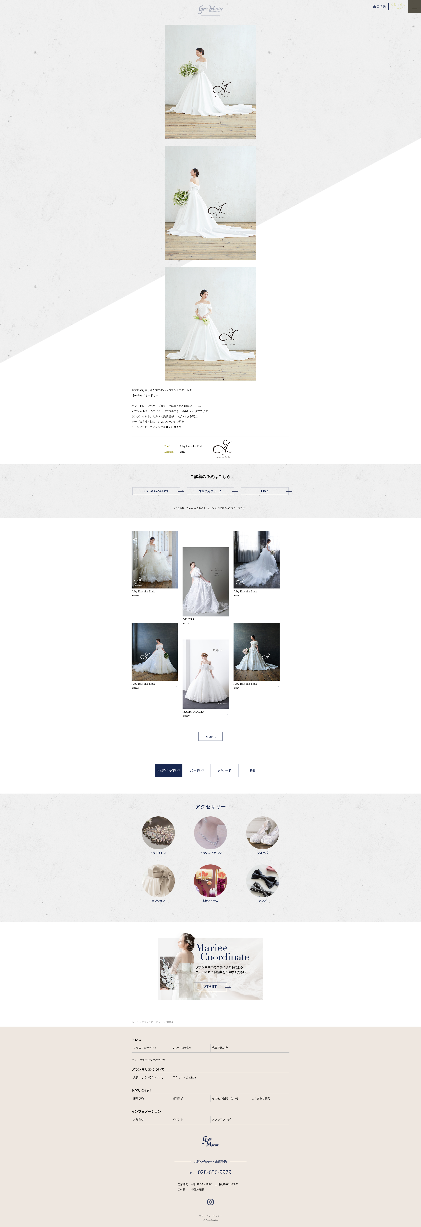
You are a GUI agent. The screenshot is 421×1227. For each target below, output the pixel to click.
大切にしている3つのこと (148, 1077)
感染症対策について (398, 6)
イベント (178, 1119)
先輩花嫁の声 (220, 1047)
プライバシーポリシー (210, 1216)
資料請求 (178, 1098)
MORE (210, 736)
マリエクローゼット (152, 1022)
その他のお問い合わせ (225, 1098)
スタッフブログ (221, 1119)
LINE (265, 491)
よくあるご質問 (261, 1098)
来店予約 (379, 6)
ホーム (135, 1022)
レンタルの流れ (182, 1047)
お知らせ (138, 1119)
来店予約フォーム (210, 491)
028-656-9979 (156, 491)
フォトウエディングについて (149, 1060)
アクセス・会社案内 (184, 1077)
